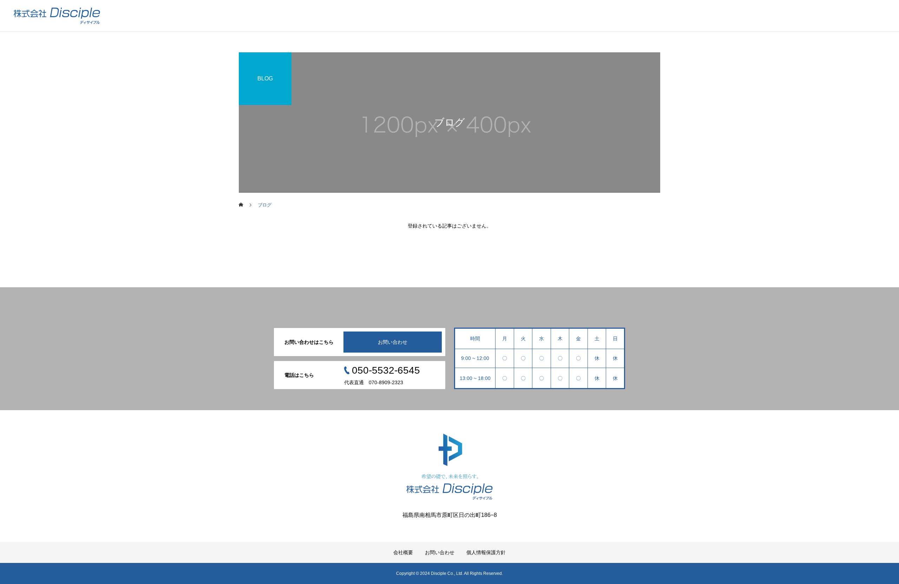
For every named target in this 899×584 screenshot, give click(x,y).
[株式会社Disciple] (57, 16)
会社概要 (403, 552)
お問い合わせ (392, 342)
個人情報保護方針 (486, 552)
